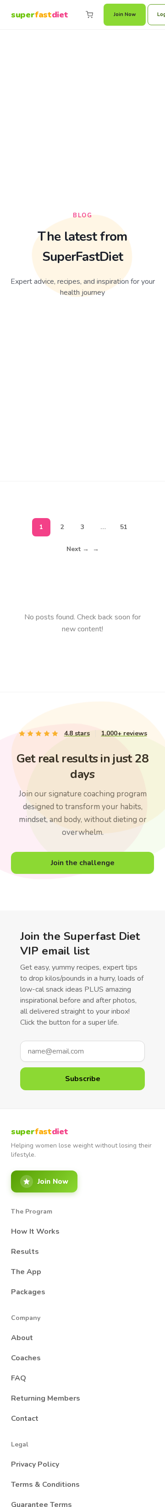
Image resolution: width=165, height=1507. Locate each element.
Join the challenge (83, 863)
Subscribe (82, 1079)
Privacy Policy (35, 1464)
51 (123, 527)
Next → (82, 549)
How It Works (35, 1231)
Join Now (125, 14)
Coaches (26, 1358)
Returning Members (45, 1398)
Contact (24, 1418)
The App (26, 1272)
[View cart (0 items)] (89, 15)
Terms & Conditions (45, 1484)
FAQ (18, 1378)
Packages (28, 1292)
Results (25, 1252)
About (22, 1338)
